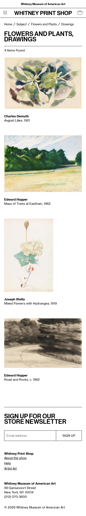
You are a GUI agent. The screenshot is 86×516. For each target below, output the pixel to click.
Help (7, 463)
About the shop (15, 458)
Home (8, 24)
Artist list (10, 468)
